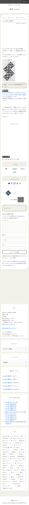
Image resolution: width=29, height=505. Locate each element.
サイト (3, 245)
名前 (4, 234)
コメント (5, 220)
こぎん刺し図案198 (9, 404)
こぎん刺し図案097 (9, 408)
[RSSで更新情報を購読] (20, 183)
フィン (14, 385)
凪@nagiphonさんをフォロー (9, 328)
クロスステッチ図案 (15, 159)
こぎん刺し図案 (6, 156)
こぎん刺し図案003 (9, 406)
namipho (4, 92)
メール (4, 239)
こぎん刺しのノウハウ (10, 402)
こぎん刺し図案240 (7, 382)
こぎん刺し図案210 (9, 410)
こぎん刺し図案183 (9, 415)
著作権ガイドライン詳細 (15, 98)
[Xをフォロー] (12, 183)
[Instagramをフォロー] (14, 183)
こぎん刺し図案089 (7, 389)
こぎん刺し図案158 (9, 419)
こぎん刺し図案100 (9, 417)
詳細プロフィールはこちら (8, 324)
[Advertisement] (12, 37)
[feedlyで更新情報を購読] (17, 183)
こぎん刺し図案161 (7, 376)
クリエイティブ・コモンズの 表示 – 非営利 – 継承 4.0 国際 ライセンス (14, 94)
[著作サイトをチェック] (9, 183)
